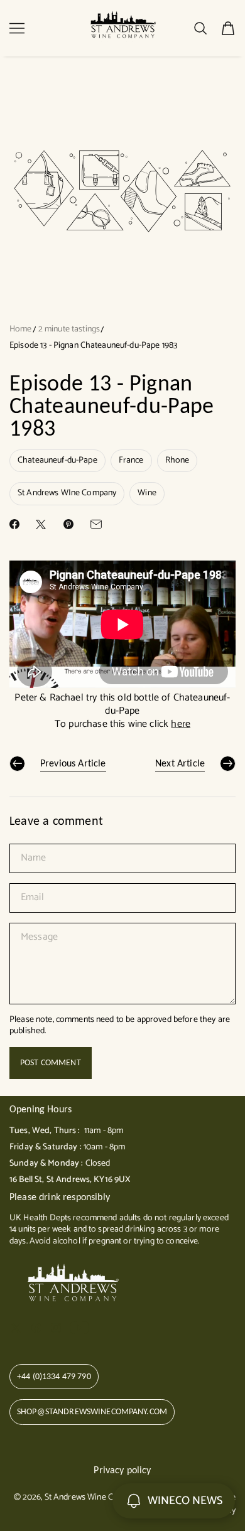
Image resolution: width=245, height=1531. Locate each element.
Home (20, 329)
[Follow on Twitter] (15, 1327)
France (131, 460)
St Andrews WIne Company (67, 493)
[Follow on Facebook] (36, 1327)
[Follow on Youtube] (79, 1327)
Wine (147, 493)
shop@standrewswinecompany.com (92, 1411)
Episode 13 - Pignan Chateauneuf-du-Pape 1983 (93, 345)
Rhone (177, 460)
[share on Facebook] (14, 524)
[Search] (200, 28)
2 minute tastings (69, 329)
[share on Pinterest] (68, 524)
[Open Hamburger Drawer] (16, 28)
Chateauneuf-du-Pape (57, 460)
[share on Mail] (96, 524)
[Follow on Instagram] (56, 1327)
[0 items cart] (228, 28)
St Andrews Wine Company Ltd (100, 1497)
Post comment (50, 1062)
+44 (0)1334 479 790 (54, 1376)
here (180, 724)
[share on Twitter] (41, 524)
